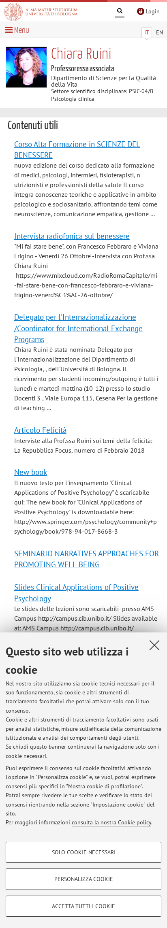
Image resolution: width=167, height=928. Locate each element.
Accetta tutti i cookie (83, 906)
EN (159, 32)
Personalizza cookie (83, 879)
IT (146, 32)
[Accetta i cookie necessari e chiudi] (154, 645)
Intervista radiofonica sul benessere (72, 236)
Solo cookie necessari (84, 852)
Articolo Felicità (40, 430)
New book (30, 472)
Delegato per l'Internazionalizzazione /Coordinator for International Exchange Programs (78, 328)
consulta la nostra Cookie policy (111, 822)
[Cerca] (119, 12)
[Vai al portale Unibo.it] (41, 11)
